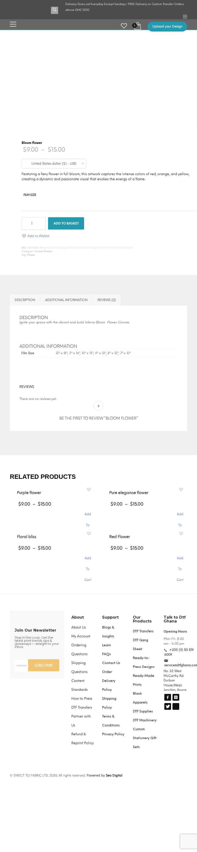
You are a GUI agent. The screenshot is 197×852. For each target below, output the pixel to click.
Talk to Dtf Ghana (175, 522)
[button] (177, 40)
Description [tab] (25, 300)
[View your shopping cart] (137, 25)
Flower (31, 254)
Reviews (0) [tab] (107, 300)
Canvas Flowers (43, 251)
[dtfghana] (167, 600)
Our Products (142, 522)
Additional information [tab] (66, 300)
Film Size (30, 195)
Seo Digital (114, 678)
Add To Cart (87, 420)
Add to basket (66, 223)
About (77, 520)
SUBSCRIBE (44, 569)
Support (110, 520)
